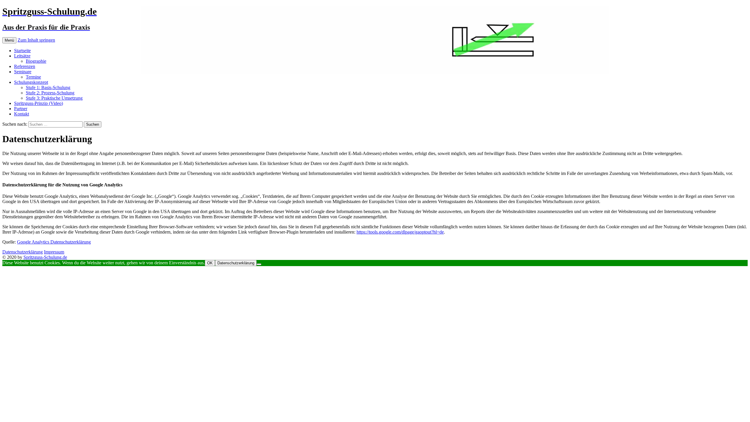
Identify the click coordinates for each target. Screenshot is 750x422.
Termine (33, 76)
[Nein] (259, 264)
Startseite (22, 50)
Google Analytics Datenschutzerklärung (54, 241)
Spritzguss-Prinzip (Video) (38, 103)
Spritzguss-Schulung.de (45, 257)
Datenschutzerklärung (22, 251)
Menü (9, 40)
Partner (20, 108)
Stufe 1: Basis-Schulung (48, 87)
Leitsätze (22, 55)
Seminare (22, 71)
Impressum (54, 251)
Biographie (36, 61)
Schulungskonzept (31, 82)
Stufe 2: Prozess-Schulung (50, 92)
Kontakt (21, 113)
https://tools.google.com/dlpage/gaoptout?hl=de (400, 231)
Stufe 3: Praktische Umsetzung (54, 98)
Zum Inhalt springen (36, 40)
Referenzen (24, 66)
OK (210, 263)
